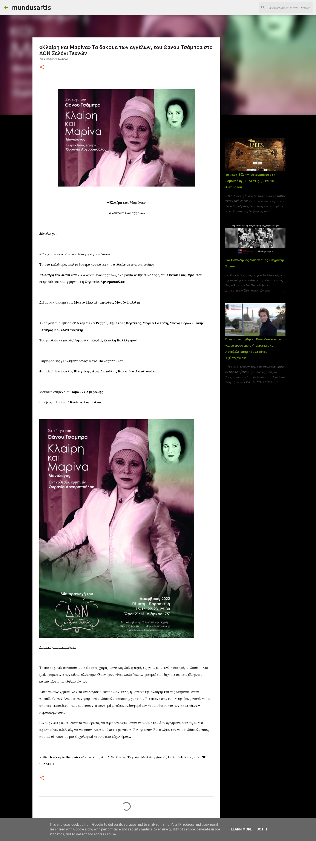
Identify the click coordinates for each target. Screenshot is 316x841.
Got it (262, 829)
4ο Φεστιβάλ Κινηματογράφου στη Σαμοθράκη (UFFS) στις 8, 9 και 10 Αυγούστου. (250, 181)
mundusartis (31, 7)
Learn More (241, 829)
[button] (41, 67)
